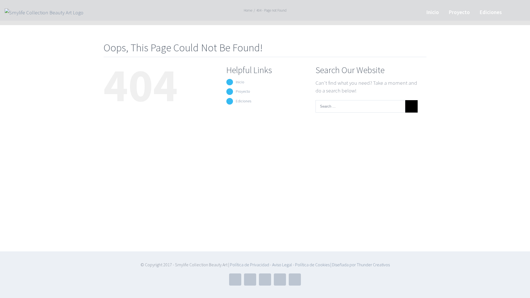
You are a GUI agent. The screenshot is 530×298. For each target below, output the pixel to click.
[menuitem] (432, 12)
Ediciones (243, 101)
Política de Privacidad (249, 264)
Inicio (240, 81)
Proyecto (243, 91)
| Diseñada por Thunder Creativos (360, 264)
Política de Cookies (312, 264)
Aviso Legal (281, 264)
